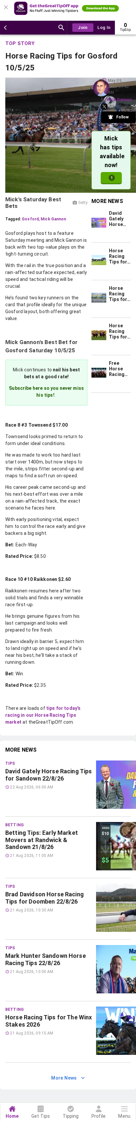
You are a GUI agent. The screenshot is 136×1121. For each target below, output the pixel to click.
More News (64, 1078)
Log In (103, 27)
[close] (7, 5)
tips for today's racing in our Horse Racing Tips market (43, 715)
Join (83, 27)
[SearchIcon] (61, 28)
